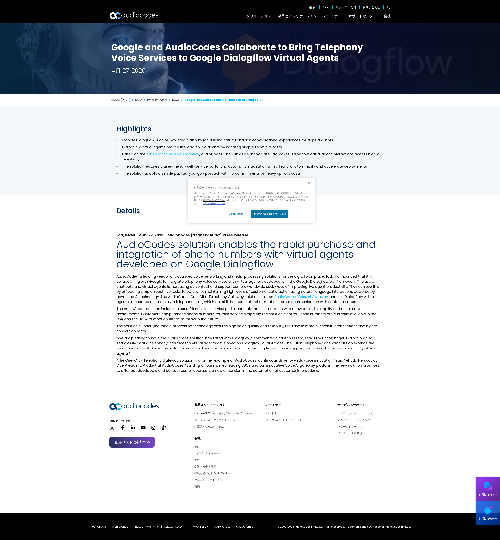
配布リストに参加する (132, 442)
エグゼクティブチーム (208, 453)
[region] (251, 200)
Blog (326, 7)
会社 (387, 15)
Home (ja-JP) (120, 100)
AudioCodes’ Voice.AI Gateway (301, 296)
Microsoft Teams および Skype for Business (223, 413)
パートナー (332, 15)
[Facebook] (122, 429)
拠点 (197, 447)
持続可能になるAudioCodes (212, 473)
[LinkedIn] (133, 429)
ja (314, 7)
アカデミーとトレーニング (354, 420)
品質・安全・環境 (205, 467)
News (138, 100)
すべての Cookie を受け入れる (270, 214)
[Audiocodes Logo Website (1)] (134, 15)
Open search (389, 7)
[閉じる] (309, 183)
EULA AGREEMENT (174, 526)
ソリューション (258, 15)
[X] (112, 429)
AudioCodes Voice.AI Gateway (172, 154)
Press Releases (157, 100)
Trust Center (97, 526)
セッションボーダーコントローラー (216, 420)
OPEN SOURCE (120, 526)
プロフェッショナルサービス (355, 413)
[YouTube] (143, 429)
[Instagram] (153, 429)
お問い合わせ (371, 7)
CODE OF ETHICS (245, 526)
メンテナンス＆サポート (353, 433)
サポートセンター (362, 15)
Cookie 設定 (236, 213)
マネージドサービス (350, 427)
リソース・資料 (346, 7)
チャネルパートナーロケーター (285, 420)
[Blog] (164, 429)
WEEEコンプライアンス (208, 480)
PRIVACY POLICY (199, 526)
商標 (197, 486)
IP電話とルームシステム (209, 427)
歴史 (197, 460)
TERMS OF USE (222, 526)
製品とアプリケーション (297, 15)
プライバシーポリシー (214, 203)
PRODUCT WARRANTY (146, 526)
